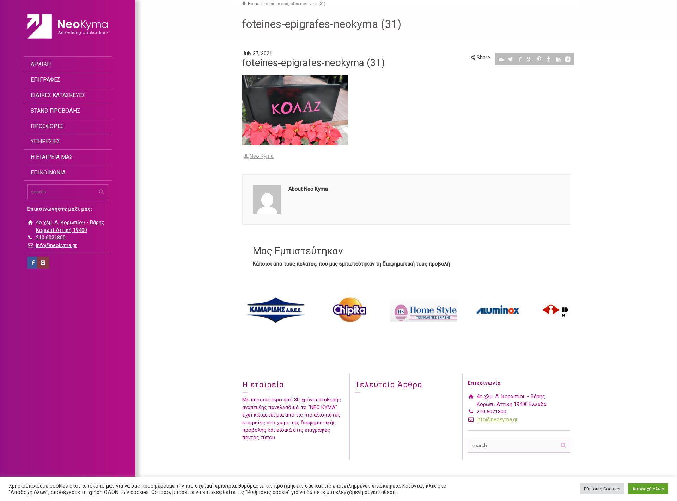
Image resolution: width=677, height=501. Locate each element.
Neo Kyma (262, 156)
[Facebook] (33, 263)
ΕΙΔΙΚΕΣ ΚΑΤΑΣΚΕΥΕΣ (58, 95)
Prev (251, 310)
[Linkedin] (558, 59)
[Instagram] (43, 263)
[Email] (501, 59)
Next (561, 310)
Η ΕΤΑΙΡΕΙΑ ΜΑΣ (52, 157)
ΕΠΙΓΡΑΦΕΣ (45, 79)
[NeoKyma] (67, 26)
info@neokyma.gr (56, 245)
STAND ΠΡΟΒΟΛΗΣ (55, 110)
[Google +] (530, 59)
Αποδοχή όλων (648, 488)
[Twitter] (511, 59)
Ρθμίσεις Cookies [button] (602, 488)
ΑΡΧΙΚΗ (41, 64)
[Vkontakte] (568, 59)
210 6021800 (51, 237)
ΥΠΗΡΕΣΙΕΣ (45, 141)
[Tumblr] (549, 59)
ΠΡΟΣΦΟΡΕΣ (47, 126)
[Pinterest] (539, 59)
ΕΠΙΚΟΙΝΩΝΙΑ (48, 172)
